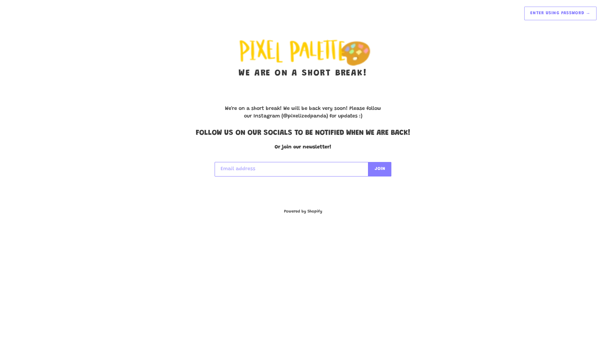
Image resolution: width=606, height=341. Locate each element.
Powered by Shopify (303, 211)
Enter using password (560, 13)
